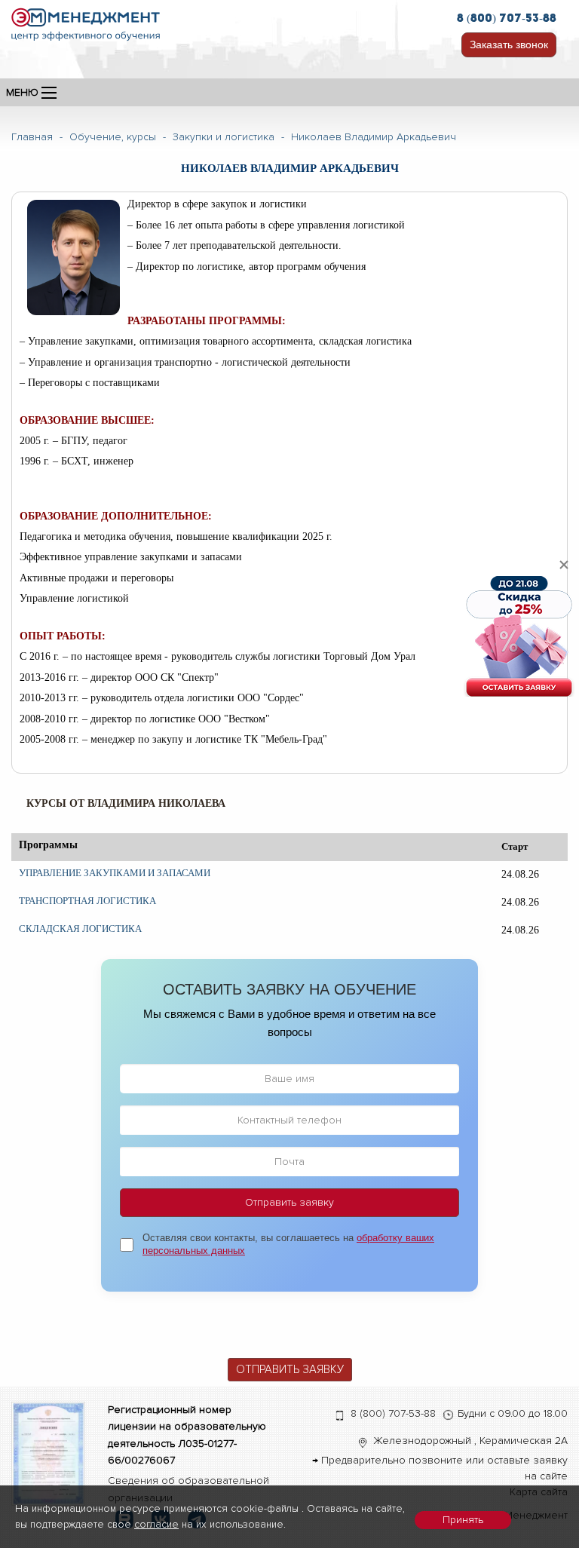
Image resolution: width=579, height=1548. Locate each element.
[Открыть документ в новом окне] (48, 1452)
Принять (463, 1519)
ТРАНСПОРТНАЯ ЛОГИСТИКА (87, 900)
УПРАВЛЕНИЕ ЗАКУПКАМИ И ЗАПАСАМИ (114, 872)
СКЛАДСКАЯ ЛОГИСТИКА (80, 928)
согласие (156, 1524)
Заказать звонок (509, 44)
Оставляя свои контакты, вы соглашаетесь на (288, 1244)
